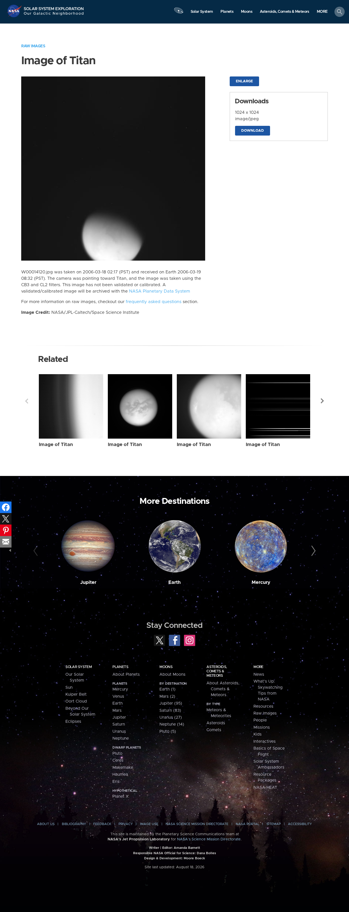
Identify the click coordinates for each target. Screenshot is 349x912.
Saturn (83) (170, 710)
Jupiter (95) (170, 703)
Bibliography (74, 824)
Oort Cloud (76, 701)
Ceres (117, 760)
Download (252, 130)
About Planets (126, 674)
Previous (26, 401)
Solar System (78, 667)
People (260, 720)
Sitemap (273, 824)
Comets (213, 730)
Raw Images (33, 46)
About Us (46, 824)
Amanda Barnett (187, 848)
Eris (116, 782)
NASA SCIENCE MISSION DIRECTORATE (197, 824)
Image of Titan (56, 444)
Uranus (119, 731)
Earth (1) (167, 689)
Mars (117, 710)
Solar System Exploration (54, 7)
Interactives (264, 741)
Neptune (120, 738)
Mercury (261, 582)
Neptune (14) (171, 724)
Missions (261, 727)
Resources (263, 706)
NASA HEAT (265, 787)
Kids (257, 734)
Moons (165, 667)
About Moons (172, 674)
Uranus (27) (170, 717)
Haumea (120, 774)
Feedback (102, 824)
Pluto (117, 753)
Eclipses (73, 721)
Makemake (122, 767)
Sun (69, 687)
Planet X (120, 796)
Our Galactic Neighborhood (54, 14)
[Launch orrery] (178, 13)
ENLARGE (244, 81)
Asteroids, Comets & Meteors (216, 671)
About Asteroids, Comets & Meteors (222, 689)
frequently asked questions (153, 302)
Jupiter (88, 582)
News (258, 674)
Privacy (126, 824)
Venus (118, 696)
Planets (120, 667)
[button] (322, 12)
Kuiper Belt (76, 694)
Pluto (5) (167, 731)
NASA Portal (247, 824)
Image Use (149, 824)
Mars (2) (167, 696)
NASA (15, 11)
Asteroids (215, 723)
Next (322, 401)
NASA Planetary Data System (159, 291)
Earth (174, 582)
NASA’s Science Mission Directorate (209, 839)
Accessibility (300, 824)
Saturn (118, 724)
